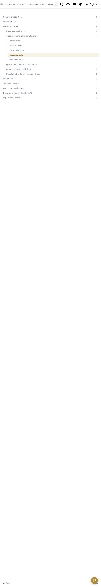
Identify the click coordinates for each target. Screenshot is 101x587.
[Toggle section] (96, 17)
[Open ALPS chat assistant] (94, 580)
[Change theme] (80, 4)
